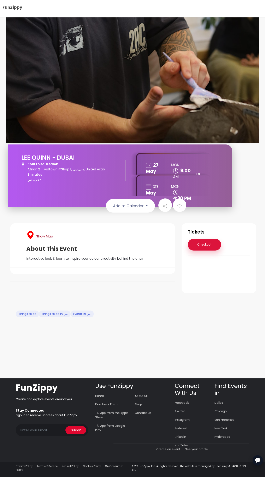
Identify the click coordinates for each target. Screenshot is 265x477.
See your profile (196, 449)
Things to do (27, 314)
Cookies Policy (92, 466)
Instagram (182, 420)
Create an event (168, 449)
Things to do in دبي (54, 314)
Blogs (138, 404)
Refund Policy (70, 466)
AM (176, 176)
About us (141, 396)
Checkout (204, 244)
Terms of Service (47, 466)
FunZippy (12, 7)
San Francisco (224, 420)
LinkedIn (180, 437)
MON (175, 165)
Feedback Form (106, 404)
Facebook (182, 403)
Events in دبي (82, 314)
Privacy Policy (24, 466)
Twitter (180, 411)
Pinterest (181, 428)
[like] (179, 205)
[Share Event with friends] (165, 205)
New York (221, 428)
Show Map (44, 236)
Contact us (143, 413)
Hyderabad (222, 437)
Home (99, 396)
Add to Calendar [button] (129, 205)
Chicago (220, 411)
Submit (76, 430)
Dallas (218, 403)
